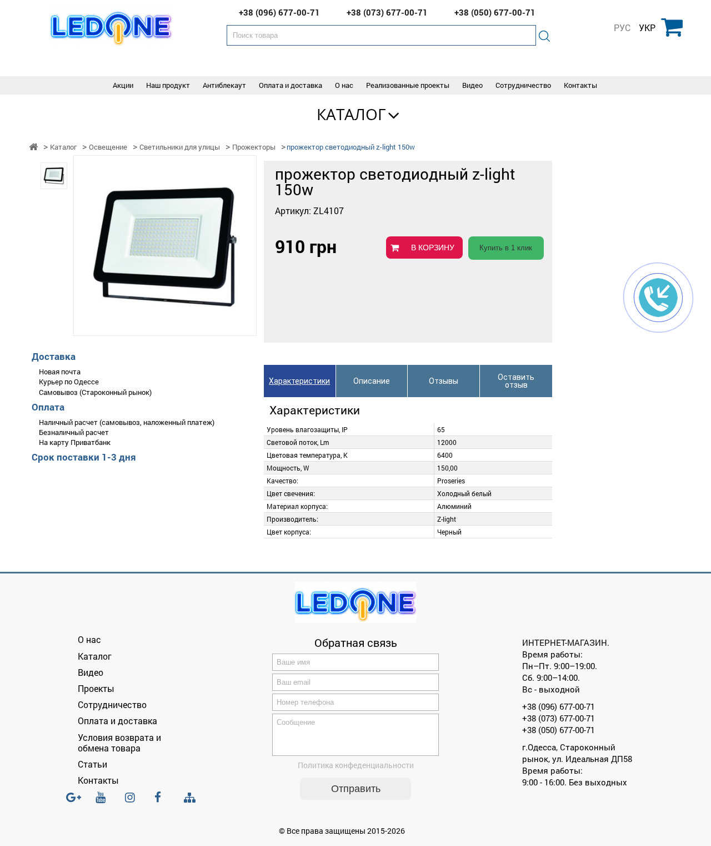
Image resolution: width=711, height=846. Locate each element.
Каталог (351, 114)
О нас (344, 85)
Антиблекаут (224, 85)
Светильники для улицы (179, 147)
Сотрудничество (523, 85)
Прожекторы (254, 147)
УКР (647, 27)
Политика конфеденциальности (356, 765)
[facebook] (163, 802)
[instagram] (133, 802)
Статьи (92, 764)
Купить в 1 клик (505, 248)
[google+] (74, 802)
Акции (123, 85)
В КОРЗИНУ (432, 247)
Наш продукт (168, 85)
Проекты (96, 688)
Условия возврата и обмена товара (119, 742)
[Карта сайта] (192, 798)
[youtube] (104, 802)
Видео (472, 85)
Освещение (108, 147)
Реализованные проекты (407, 85)
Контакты (580, 85)
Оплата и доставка (290, 85)
